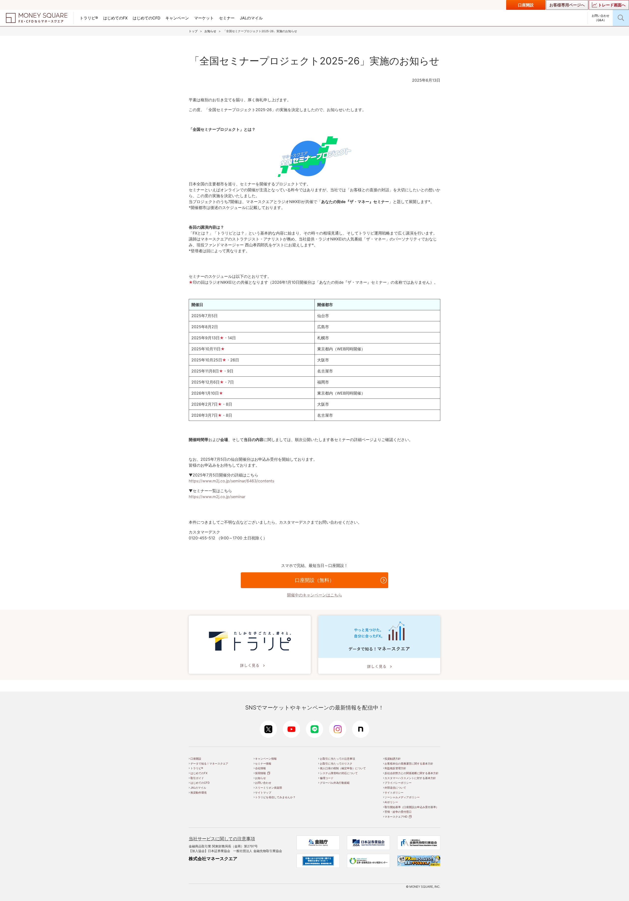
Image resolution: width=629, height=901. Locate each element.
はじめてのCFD (146, 17)
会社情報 (260, 768)
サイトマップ (263, 792)
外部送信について (395, 787)
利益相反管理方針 (395, 768)
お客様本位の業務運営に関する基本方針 (409, 763)
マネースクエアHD (396, 816)
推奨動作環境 (198, 792)
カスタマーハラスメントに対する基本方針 (410, 778)
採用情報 (260, 773)
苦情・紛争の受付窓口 (398, 811)
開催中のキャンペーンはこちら (314, 594)
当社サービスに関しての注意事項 (222, 838)
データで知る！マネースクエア (209, 763)
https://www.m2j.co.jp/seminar (217, 496)
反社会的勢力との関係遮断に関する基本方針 (412, 773)
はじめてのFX (115, 17)
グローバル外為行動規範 (335, 782)
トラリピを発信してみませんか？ (275, 797)
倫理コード (326, 778)
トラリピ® (89, 17)
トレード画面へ (612, 4)
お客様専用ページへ (567, 4)
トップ (193, 31)
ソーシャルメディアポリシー (402, 797)
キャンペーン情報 (266, 758)
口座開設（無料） (314, 580)
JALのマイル (251, 17)
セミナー (227, 17)
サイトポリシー (394, 792)
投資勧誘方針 (393, 758)
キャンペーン (177, 17)
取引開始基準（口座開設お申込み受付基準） (412, 807)
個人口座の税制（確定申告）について (343, 768)
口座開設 (526, 4)
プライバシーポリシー (398, 782)
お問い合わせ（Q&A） (600, 18)
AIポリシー (391, 802)
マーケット (204, 17)
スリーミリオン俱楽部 (268, 787)
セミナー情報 (263, 763)
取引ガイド (197, 778)
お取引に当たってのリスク (336, 763)
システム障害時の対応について (339, 773)
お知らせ (210, 31)
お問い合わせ (263, 782)
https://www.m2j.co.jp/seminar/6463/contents (231, 480)
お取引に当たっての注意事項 (337, 758)
